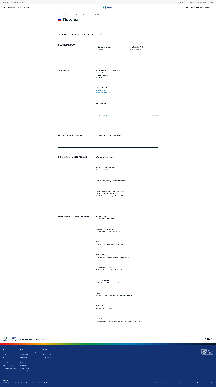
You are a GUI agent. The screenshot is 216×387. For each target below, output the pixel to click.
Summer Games (23, 354)
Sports (26, 7)
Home (60, 15)
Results (19, 7)
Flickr (27, 383)
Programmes (205, 7)
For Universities (192, 2)
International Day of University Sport (29, 352)
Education (195, 7)
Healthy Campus (7, 362)
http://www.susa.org (103, 93)
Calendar (11, 7)
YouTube (40, 383)
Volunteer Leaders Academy (27, 371)
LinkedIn (17, 383)
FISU (187, 7)
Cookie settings (159, 383)
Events (21, 349)
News (5, 7)
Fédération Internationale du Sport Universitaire (72, 15)
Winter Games (23, 357)
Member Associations (9, 365)
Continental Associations (9, 368)
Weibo (46, 383)
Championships (23, 360)
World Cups (22, 362)
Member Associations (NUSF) (91, 15)
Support (45, 349)
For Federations (202, 2)
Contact (186, 383)
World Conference (24, 368)
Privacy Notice (169, 383)
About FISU (6, 352)
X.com (23, 383)
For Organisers (182, 2)
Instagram (33, 383)
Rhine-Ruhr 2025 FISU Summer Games (13, 2)
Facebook (11, 383)
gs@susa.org (100, 90)
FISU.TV (5, 383)
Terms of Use (178, 383)
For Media (210, 2)
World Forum (22, 365)
